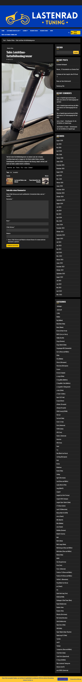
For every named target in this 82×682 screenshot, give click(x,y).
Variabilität (15, 172)
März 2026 (59, 154)
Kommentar (9, 199)
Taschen (59, 639)
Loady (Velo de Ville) (61, 485)
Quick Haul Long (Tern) (62, 593)
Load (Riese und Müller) (62, 481)
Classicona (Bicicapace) (62, 366)
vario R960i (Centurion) (62, 670)
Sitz (11, 172)
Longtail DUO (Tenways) (62, 499)
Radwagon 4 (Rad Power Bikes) (64, 600)
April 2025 (59, 175)
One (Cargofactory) (61, 562)
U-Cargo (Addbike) (61, 660)
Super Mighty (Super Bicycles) (64, 632)
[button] (69, 32)
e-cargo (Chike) (60, 376)
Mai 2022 (59, 287)
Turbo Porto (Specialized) (63, 656)
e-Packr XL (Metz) (61, 394)
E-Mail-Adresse (10, 227)
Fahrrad (58, 415)
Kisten (58, 464)
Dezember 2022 (60, 267)
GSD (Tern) (59, 432)
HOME (3, 30)
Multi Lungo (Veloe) (61, 544)
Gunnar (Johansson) (61, 436)
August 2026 (60, 140)
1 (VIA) (58, 313)
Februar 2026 (60, 158)
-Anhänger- (59, 306)
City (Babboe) (60, 359)
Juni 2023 (59, 245)
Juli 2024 (59, 207)
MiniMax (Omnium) (61, 530)
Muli (58, 537)
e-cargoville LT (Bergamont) (63, 387)
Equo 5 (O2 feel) (60, 397)
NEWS (51, 30)
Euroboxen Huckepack (62, 64)
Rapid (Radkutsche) (61, 604)
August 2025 (60, 172)
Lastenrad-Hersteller (13, 30)
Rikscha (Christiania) (62, 614)
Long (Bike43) (60, 488)
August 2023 (60, 238)
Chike (58, 355)
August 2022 (60, 277)
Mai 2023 (59, 249)
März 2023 (59, 256)
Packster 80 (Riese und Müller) (64, 576)
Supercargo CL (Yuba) (62, 635)
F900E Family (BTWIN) (62, 411)
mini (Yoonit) (60, 527)
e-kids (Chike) (60, 390)
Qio (57, 590)
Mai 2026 (59, 147)
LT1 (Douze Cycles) (61, 506)
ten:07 (58, 642)
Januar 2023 (60, 263)
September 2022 (61, 274)
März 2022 (59, 295)
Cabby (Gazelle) (60, 338)
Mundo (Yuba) (60, 555)
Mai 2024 (59, 214)
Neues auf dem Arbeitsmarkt (64, 81)
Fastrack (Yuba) (60, 418)
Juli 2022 (59, 280)
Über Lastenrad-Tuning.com (9, 34)
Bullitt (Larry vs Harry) (62, 334)
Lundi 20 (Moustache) (62, 509)
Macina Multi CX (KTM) (62, 513)
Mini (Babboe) (60, 523)
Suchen (60, 47)
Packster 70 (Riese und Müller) (64, 572)
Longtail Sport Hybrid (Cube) (63, 502)
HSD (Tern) (59, 443)
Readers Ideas (34, 30)
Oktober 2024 (60, 196)
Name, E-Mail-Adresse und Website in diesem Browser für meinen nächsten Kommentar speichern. (26, 241)
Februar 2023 (60, 260)
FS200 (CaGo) (60, 429)
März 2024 (59, 221)
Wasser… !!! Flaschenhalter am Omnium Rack (68, 69)
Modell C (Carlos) (61, 534)
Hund (58, 446)
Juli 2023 (59, 242)
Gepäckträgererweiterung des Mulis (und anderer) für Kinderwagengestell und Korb (67, 100)
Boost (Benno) (60, 327)
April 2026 (59, 151)
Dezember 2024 (60, 189)
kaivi (58, 105)
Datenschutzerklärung (75, 679)
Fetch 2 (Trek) (60, 422)
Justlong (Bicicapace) (62, 457)
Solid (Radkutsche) (61, 621)
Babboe (58, 317)
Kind (58, 460)
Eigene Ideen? (75, 32)
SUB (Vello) (59, 628)
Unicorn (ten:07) (60, 667)
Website (8, 233)
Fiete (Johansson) (61, 425)
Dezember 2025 (60, 165)
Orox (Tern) (59, 565)
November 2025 (60, 168)
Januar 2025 (60, 186)
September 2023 (61, 235)
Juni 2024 (59, 210)
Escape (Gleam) (60, 401)
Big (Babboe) (60, 320)
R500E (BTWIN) (60, 597)
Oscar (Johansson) (61, 569)
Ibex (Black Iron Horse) (62, 453)
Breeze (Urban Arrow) (62, 331)
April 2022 (59, 291)
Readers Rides (44, 30)
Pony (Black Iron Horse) (62, 583)
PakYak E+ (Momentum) (62, 579)
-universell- (59, 310)
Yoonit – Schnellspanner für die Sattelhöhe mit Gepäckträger (66, 122)
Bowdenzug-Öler (60, 86)
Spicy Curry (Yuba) (61, 625)
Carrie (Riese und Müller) (63, 352)
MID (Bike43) (60, 520)
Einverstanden (62, 679)
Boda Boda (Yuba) (61, 324)
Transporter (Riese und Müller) (64, 649)
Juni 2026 (59, 144)
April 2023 (59, 252)
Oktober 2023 (60, 231)
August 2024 (60, 203)
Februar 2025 (60, 183)
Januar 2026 (60, 161)
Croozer (58, 369)
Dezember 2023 (60, 228)
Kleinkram (59, 467)
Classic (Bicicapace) (61, 362)
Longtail (58, 492)
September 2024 (61, 200)
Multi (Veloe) (60, 541)
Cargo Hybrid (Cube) (61, 345)
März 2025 (59, 179)
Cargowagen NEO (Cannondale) (64, 348)
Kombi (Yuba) (60, 471)
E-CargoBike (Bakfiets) (62, 380)
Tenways (59, 646)
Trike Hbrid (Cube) (61, 653)
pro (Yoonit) (59, 586)
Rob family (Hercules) (62, 618)
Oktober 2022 (60, 270)
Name (8, 221)
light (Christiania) (61, 478)
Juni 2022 (59, 284)
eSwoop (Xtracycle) (61, 408)
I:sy (57, 450)
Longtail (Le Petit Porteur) (63, 495)
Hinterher (59, 439)
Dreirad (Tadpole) (61, 373)
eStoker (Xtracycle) (61, 404)
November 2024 (60, 193)
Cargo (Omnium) (61, 341)
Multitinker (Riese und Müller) (64, 551)
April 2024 (59, 217)
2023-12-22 (10, 59)
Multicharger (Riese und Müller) (64, 548)
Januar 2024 (60, 225)
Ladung (25, 30)
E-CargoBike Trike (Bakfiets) (63, 383)
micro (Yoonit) (60, 516)
